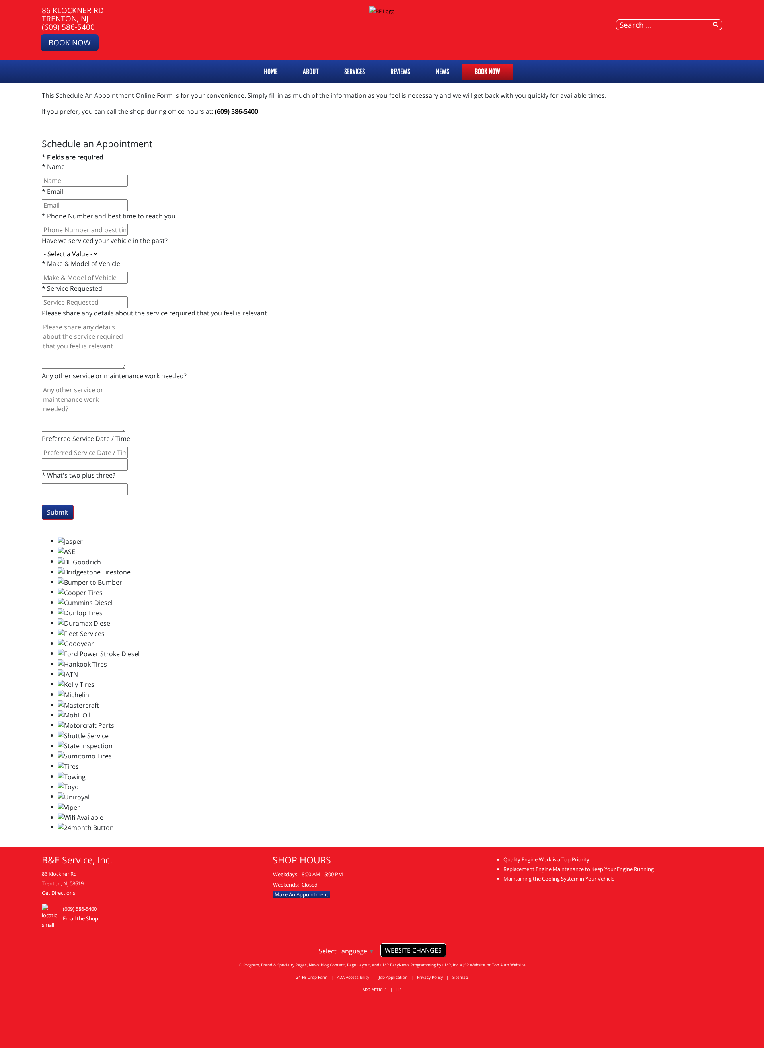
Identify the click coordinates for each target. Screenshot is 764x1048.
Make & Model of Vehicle (81, 263)
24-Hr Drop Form (311, 977)
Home (270, 72)
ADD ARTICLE (375, 989)
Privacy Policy (430, 977)
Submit (57, 512)
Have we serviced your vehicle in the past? (105, 240)
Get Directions (58, 892)
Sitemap (460, 977)
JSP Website (474, 965)
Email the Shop (80, 918)
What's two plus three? (78, 475)
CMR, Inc (450, 965)
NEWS (442, 72)
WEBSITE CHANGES (413, 950)
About (311, 72)
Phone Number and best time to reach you (108, 216)
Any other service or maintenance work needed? (114, 375)
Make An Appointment (301, 894)
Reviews (400, 72)
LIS (398, 989)
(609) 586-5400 (68, 26)
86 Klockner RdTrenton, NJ (73, 14)
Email (52, 191)
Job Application (393, 977)
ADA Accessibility (353, 977)
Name (53, 166)
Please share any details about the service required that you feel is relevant (154, 313)
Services (354, 72)
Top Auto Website (509, 965)
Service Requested (72, 288)
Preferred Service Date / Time (86, 438)
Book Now (70, 42)
